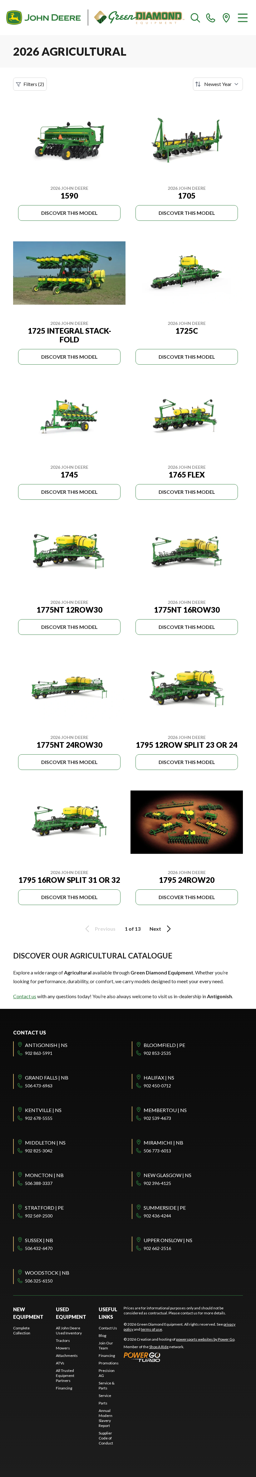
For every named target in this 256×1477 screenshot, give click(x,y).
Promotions (109, 1363)
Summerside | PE (165, 1208)
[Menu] (243, 17)
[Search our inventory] (195, 17)
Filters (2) (33, 84)
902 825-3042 (38, 1150)
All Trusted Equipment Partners (65, 1375)
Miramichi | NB (163, 1143)
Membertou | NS (165, 1110)
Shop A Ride (159, 1346)
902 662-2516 (157, 1248)
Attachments (67, 1355)
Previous (105, 929)
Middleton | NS (45, 1143)
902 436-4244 (157, 1215)
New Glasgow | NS (167, 1175)
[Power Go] (179, 1357)
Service (105, 1395)
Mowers (63, 1348)
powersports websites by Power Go (205, 1339)
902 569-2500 (38, 1215)
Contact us (24, 996)
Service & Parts (107, 1385)
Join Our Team (106, 1345)
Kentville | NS (43, 1110)
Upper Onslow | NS (168, 1240)
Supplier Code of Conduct (106, 1438)
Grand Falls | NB (46, 1077)
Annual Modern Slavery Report (105, 1418)
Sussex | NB (39, 1240)
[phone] (211, 17)
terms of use (151, 1329)
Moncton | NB (44, 1175)
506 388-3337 (38, 1183)
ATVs (60, 1363)
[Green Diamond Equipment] (95, 18)
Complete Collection (21, 1330)
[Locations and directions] (226, 17)
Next (155, 929)
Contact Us (108, 1328)
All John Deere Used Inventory (69, 1330)
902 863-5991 (38, 1053)
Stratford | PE (44, 1208)
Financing (64, 1388)
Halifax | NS (159, 1077)
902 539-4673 (157, 1118)
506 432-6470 (38, 1248)
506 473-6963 (38, 1085)
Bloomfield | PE (164, 1045)
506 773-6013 (157, 1150)
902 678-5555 (38, 1118)
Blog (102, 1335)
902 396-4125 (157, 1183)
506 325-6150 (38, 1280)
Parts (103, 1403)
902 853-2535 (157, 1053)
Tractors (63, 1340)
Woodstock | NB (47, 1273)
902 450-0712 (157, 1085)
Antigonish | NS (46, 1045)
